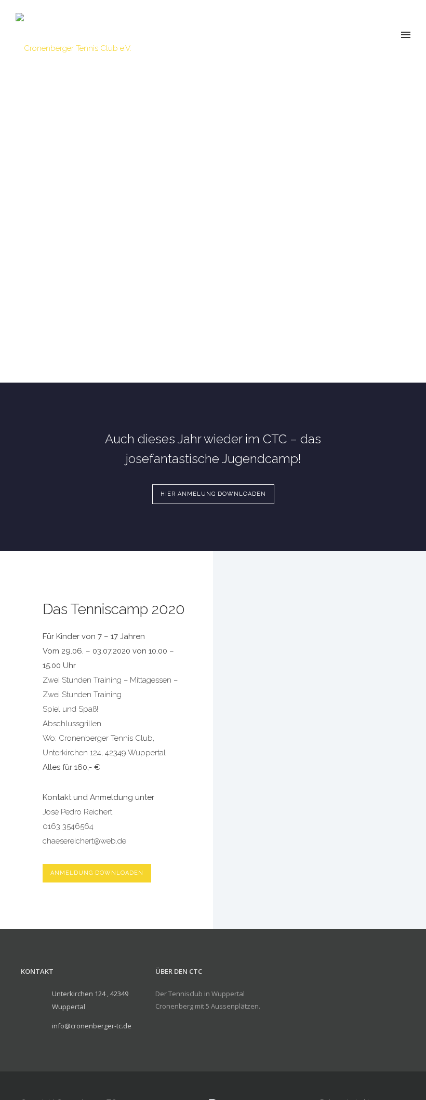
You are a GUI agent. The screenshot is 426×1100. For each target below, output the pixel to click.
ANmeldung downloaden (96, 873)
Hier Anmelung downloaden (213, 494)
